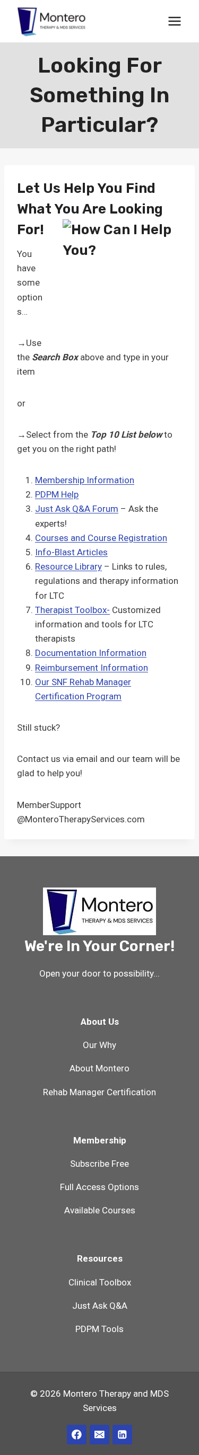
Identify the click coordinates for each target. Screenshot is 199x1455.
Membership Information (84, 480)
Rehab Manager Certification (99, 1092)
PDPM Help (57, 494)
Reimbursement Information (91, 667)
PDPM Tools (99, 1329)
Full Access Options (99, 1187)
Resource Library (68, 566)
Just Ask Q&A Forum (76, 508)
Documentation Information (90, 652)
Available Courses (99, 1210)
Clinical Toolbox (99, 1282)
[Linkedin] (122, 1434)
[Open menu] (174, 21)
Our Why (99, 1045)
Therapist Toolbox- (72, 610)
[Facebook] (76, 1434)
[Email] (99, 1434)
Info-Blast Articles (71, 552)
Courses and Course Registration (101, 538)
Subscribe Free (99, 1163)
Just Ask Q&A (99, 1305)
